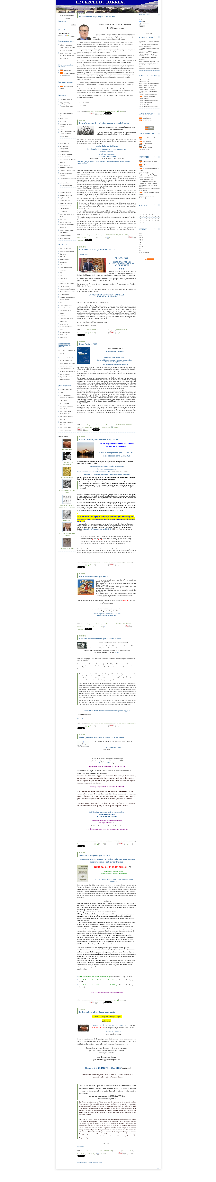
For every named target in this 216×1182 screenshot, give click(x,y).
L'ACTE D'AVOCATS (66, 366)
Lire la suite (80, 719)
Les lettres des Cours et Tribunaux (148, 183)
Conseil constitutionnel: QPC (67, 131)
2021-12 (141, 248)
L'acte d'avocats (147, 118)
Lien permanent (101, 111)
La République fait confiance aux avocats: (97, 1012)
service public (63, 337)
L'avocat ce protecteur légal (146, 179)
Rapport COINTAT (65, 374)
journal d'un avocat (65, 308)
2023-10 (141, 245)
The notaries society (144, 149)
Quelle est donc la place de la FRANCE (114, 364)
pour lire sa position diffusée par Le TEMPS (107, 613)
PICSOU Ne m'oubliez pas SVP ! (93, 576)
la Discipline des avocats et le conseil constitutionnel (101, 737)
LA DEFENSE (67, 521)
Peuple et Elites (143, 190)
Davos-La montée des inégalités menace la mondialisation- (104, 123)
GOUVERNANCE (65, 165)
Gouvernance (67, 70)
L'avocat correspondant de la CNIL (148, 94)
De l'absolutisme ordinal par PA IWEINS (149, 169)
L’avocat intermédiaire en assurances (148, 106)
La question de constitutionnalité (147, 181)
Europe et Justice (64, 151)
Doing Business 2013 (88, 344)
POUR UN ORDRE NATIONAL (106, 297)
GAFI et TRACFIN (65, 157)
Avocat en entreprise (66, 185)
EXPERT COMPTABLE (66, 154)
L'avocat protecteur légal (145, 102)
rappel (61, 53)
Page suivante (98, 1162)
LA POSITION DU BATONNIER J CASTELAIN (106, 295)
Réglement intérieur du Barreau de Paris (149, 193)
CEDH (61, 129)
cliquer (117, 652)
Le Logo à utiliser (147, 120)
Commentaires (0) (111, 111)
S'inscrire (143, 21)
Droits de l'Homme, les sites (67, 292)
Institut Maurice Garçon (66, 305)
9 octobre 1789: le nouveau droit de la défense (149, 42)
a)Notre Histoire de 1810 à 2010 (148, 162)
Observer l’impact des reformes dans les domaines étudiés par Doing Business (114, 361)
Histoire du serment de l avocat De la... (149, 61)
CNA (61, 273)
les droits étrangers (65, 332)
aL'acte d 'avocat (64, 119)
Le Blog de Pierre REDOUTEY (145, 144)
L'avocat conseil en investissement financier (148, 91)
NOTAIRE (63, 219)
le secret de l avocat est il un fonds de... (149, 68)
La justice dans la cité (65, 192)
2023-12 (141, 243)
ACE (61, 265)
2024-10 (141, 235)
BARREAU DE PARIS (66, 390)
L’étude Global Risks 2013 (107, 157)
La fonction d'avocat (65, 183)
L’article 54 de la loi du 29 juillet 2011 (110, 1025)
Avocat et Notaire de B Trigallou (147, 138)
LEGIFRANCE (64, 324)
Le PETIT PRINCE (65, 200)
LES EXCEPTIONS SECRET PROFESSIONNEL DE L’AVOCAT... (149, 51)
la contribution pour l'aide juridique (86, 1154)
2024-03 (141, 239)
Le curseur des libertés (66, 195)
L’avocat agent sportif (144, 104)
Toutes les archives (144, 252)
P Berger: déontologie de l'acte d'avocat (149, 188)
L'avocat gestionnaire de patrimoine (148, 100)
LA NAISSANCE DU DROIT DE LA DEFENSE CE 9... (148, 45)
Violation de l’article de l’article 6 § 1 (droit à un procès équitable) (106, 474)
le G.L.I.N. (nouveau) (65, 316)
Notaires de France (65, 335)
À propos (67, 18)
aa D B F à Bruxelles (65, 248)
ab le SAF (62, 257)
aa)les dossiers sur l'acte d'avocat (147, 165)
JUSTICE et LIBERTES (66, 168)
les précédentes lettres (67, 106)
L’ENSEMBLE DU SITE (114, 352)
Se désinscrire (145, 24)
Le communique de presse (106, 469)
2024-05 (141, 237)
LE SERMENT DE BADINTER (67, 548)
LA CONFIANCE (67, 450)
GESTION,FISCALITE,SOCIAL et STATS (117, 235)
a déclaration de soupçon (66, 99)
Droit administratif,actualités (67, 289)
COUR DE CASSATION (67, 283)
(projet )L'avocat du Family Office (148, 85)
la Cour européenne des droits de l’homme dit (93, 472)
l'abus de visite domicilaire (146, 178)
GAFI (61, 302)
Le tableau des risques (107, 154)
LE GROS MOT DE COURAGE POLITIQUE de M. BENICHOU (121, 263)
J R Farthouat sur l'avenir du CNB (148, 176)
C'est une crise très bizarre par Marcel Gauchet (100, 638)
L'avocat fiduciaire (143, 98)
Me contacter (149, 33)
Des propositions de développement (96, 235)
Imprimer (99, 114)
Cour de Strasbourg (65, 286)
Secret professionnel (65, 235)
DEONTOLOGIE (64, 143)
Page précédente (81, 1162)
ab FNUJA (63, 254)
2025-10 (141, 233)
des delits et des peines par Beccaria (94, 855)
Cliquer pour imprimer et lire (106, 615)
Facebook (121, 111)
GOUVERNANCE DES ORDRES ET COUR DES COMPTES (68, 55)
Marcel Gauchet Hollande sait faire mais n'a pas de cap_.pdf (107, 710)
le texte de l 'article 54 (114, 1031)
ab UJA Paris (63, 262)
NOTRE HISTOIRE (65, 222)
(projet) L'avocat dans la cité (146, 87)
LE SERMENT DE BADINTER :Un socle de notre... (149, 58)
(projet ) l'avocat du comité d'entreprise (149, 83)
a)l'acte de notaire (64, 102)
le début (62, 45)
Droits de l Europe (144, 172)
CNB (61, 275)
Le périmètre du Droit (65, 198)
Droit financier (65, 136)
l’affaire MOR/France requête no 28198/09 (97, 529)
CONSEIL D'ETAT (65, 278)
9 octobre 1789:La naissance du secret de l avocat (149, 48)
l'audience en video (113, 747)
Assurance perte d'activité (66, 358)
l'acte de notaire (147, 141)
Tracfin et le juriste (144, 198)
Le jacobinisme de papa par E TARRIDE (97, 16)
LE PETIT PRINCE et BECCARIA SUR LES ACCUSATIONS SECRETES (114, 880)
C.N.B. (62, 392)
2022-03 (141, 246)
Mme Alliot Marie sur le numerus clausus (148, 185)
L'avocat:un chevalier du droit (67, 170)
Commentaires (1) (126, 1151)
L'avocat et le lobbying (149, 96)
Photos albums (63, 437)
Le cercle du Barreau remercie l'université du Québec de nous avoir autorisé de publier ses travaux (107, 860)
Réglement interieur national (146, 196)
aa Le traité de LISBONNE (67, 251)
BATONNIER (63, 121)
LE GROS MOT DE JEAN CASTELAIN (97, 249)
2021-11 (141, 250)
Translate (72, 36)
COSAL (62, 281)
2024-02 (141, 241)
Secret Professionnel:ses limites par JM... (148, 65)
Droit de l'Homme (66, 133)
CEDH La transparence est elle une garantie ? (99, 439)
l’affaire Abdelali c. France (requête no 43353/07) (106, 466)
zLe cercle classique (65, 238)
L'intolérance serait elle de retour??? (148, 63)
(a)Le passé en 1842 (144, 82)
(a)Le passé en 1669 (144, 80)
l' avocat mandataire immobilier (147, 89)
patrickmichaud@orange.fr (67, 15)
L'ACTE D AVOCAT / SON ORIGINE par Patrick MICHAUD (67, 47)
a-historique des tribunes (66, 104)
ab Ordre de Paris (64, 259)
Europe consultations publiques (147, 174)
